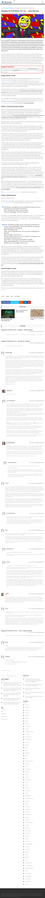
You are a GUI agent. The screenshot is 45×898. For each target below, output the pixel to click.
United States (28, 878)
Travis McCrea (9, 390)
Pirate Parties (28, 833)
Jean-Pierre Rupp (8, 352)
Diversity (27, 745)
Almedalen (27, 707)
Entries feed (3, 713)
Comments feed (4, 716)
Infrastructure (28, 779)
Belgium (26, 718)
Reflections (27, 849)
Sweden (26, 870)
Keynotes (27, 787)
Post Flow (27, 836)
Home (2, 8)
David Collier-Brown (7, 682)
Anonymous (7, 656)
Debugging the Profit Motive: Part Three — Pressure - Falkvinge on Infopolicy (16, 630)
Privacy (26, 838)
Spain (26, 860)
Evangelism (27, 753)
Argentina (27, 712)
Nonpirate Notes (28, 814)
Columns (27, 728)
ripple (12, 296)
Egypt (26, 747)
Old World (27, 819)
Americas (27, 710)
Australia (27, 715)
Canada (26, 723)
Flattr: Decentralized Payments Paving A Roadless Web (6, 320)
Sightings (27, 857)
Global (2, 13)
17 (32, 13)
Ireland (26, 782)
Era (3, 8)
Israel (26, 785)
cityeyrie (7, 593)
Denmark (27, 742)
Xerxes (6, 642)
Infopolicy (27, 777)
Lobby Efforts (27, 795)
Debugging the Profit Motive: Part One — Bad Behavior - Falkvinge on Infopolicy (17, 330)
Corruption (27, 734)
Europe (26, 750)
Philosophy (27, 828)
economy (7, 296)
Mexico (26, 803)
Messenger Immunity (29, 798)
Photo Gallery (28, 830)
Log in (2, 711)
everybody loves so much (9, 100)
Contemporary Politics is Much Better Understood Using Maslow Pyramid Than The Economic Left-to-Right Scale (34, 680)
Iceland (26, 774)
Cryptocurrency (28, 736)
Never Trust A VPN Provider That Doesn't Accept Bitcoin (22, 311)
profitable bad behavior (32, 70)
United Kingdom (28, 876)
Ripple (24, 118)
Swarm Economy (11, 8)
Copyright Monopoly (29, 731)
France (26, 758)
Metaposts (27, 801)
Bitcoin (26, 720)
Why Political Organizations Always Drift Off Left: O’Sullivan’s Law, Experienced (12, 694)
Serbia (26, 854)
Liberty (26, 793)
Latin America (28, 790)
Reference (27, 846)
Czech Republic (28, 739)
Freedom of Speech (29, 761)
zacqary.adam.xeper (23, 13)
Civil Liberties (27, 726)
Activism (26, 704)
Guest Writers (6, 13)
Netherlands (27, 806)
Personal (27, 825)
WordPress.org (4, 719)
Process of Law (28, 841)
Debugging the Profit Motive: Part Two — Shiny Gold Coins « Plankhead (15, 341)
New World (6, 8)
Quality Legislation (28, 844)
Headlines (10, 13)
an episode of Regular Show (7, 202)
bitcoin (3, 296)
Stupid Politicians (28, 862)
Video (26, 884)
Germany (27, 763)
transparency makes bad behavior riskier (12, 192)
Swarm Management (29, 868)
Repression (27, 852)
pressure (3, 72)
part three (3, 289)
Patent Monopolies (29, 822)
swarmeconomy (17, 296)
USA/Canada (27, 881)
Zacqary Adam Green (10, 442)
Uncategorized (28, 873)
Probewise (17, 896)
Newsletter (27, 811)
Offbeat (26, 817)
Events (26, 755)
